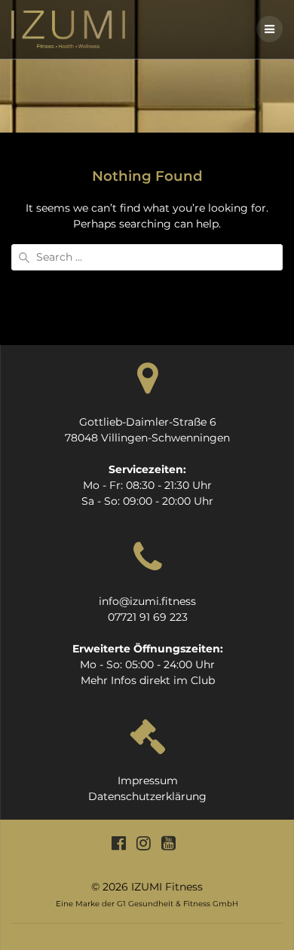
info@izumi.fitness (147, 601)
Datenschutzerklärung (147, 796)
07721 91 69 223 (148, 617)
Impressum (148, 780)
